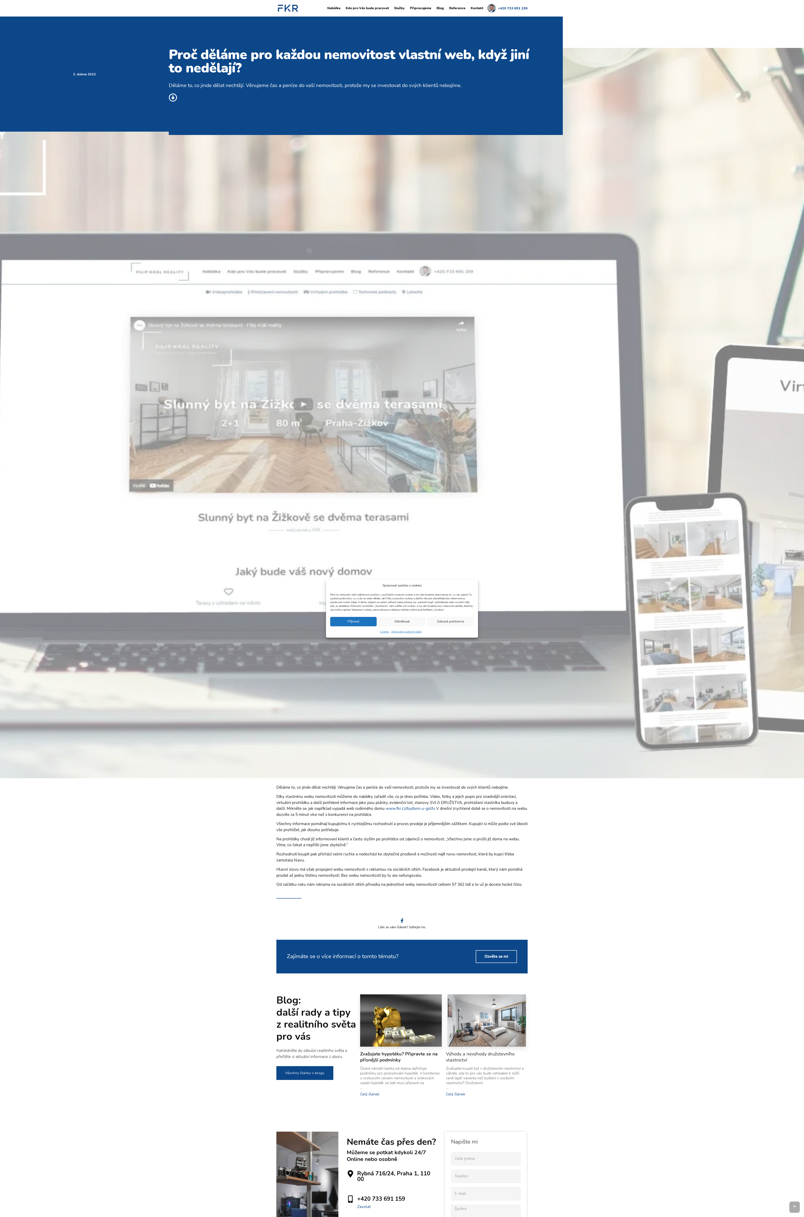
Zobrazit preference (450, 622)
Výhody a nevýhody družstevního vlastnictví (480, 1057)
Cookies (384, 631)
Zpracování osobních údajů (406, 631)
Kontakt (477, 8)
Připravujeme (420, 8)
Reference (457, 8)
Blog (440, 8)
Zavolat (364, 1206)
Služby (399, 8)
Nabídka (333, 8)
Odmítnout (402, 622)
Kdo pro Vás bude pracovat (367, 8)
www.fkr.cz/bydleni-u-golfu (410, 808)
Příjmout (353, 622)
